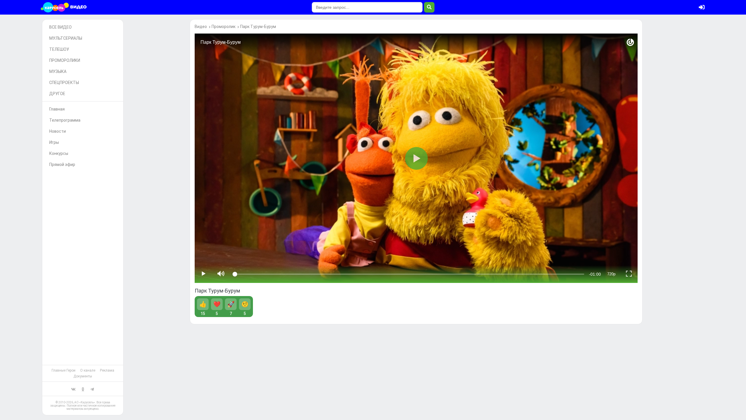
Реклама (107, 370)
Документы (82, 376)
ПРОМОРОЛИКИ (64, 60)
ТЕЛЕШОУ (59, 49)
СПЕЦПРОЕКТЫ (64, 82)
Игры (54, 142)
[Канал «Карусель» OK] (82, 388)
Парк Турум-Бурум (258, 26)
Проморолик (223, 26)
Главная (57, 109)
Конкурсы (58, 153)
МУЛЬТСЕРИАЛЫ (65, 38)
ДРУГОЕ (57, 93)
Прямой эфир (62, 164)
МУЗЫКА (57, 71)
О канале (87, 370)
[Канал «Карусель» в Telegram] (92, 388)
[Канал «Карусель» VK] (73, 388)
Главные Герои (63, 370)
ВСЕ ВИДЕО (60, 27)
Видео (201, 26)
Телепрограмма (64, 120)
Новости (57, 131)
